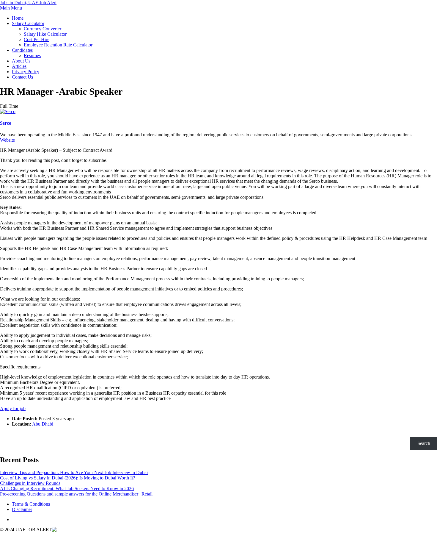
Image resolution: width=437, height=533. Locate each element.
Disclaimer (22, 509)
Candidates (22, 50)
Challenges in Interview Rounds (30, 483)
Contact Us (22, 76)
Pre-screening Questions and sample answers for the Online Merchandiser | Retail (76, 493)
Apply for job (13, 408)
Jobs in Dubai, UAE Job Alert (28, 2)
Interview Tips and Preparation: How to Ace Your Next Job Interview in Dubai (74, 472)
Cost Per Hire (36, 39)
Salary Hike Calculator (45, 34)
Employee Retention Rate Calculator (58, 44)
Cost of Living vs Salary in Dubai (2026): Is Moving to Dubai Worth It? (67, 477)
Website (7, 140)
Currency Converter (42, 28)
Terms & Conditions (31, 504)
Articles (19, 66)
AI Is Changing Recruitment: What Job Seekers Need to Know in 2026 (67, 488)
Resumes (32, 55)
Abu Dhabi (42, 423)
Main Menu (11, 7)
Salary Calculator (28, 23)
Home (17, 18)
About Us (21, 60)
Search (6, 434)
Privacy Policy (25, 71)
